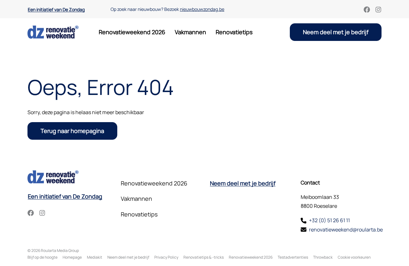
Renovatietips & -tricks (203, 257)
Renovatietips (234, 32)
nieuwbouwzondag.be (202, 9)
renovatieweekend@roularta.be (346, 229)
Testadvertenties (293, 257)
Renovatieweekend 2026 (132, 32)
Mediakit (94, 257)
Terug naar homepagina (72, 131)
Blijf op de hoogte (42, 257)
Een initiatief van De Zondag (56, 9)
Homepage (72, 257)
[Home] (53, 32)
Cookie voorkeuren (354, 257)
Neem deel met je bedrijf (335, 32)
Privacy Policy (166, 257)
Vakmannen (190, 32)
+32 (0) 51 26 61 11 (329, 220)
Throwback (323, 257)
